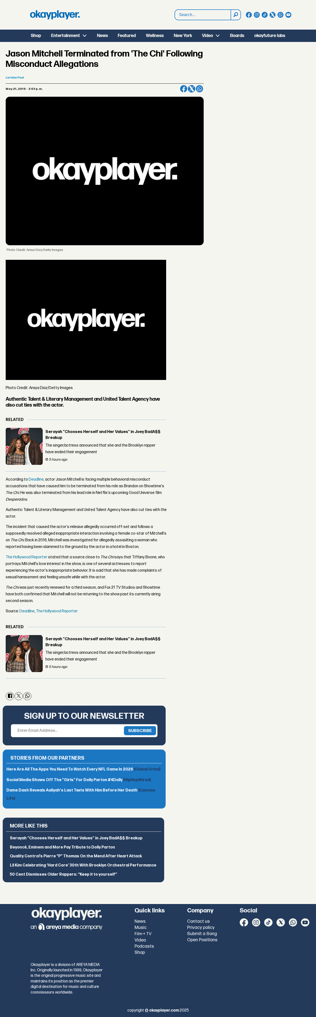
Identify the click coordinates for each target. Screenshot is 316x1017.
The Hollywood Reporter (26, 557)
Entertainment (65, 35)
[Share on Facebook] (183, 89)
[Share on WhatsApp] (199, 89)
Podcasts (144, 946)
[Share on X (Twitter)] (191, 89)
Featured (127, 35)
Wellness (155, 35)
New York (183, 35)
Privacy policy (201, 927)
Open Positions (202, 939)
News (102, 35)
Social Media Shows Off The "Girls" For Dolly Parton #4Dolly (78, 780)
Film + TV (143, 933)
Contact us (198, 921)
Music (141, 927)
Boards (237, 35)
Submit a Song (202, 933)
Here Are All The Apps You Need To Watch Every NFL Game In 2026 (83, 769)
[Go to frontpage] (55, 15)
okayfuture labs (269, 35)
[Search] (235, 15)
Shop (36, 35)
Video (207, 35)
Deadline (36, 479)
